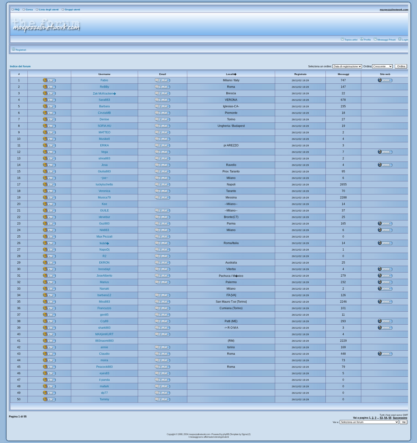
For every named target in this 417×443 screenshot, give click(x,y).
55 (390, 417)
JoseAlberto (104, 275)
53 (381, 417)
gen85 (104, 314)
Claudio (104, 353)
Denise (104, 119)
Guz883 (104, 223)
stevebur (104, 217)
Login (405, 39)
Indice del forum (20, 66)
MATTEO (104, 132)
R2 (104, 256)
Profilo (367, 39)
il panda (104, 380)
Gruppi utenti (72, 9)
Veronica (104, 191)
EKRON (104, 262)
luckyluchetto (104, 184)
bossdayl (104, 269)
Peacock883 (104, 366)
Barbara (104, 106)
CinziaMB (104, 113)
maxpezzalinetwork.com (394, 9)
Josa (104, 165)
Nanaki (104, 288)
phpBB (226, 434)
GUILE (104, 210)
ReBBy (104, 87)
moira (104, 360)
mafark (104, 386)
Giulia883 (104, 171)
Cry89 (104, 321)
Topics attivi (351, 39)
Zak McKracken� (104, 93)
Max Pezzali (104, 236)
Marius (104, 282)
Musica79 (104, 197)
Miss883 (104, 301)
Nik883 (104, 230)
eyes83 (104, 373)
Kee (104, 204)
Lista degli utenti (49, 9)
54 (385, 417)
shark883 (104, 327)
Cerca (29, 9)
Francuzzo (104, 308)
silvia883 (104, 158)
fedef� (104, 243)
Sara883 (104, 100)
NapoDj (104, 249)
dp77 (104, 393)
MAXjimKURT (104, 334)
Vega (104, 152)
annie (104, 347)
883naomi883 (104, 340)
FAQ (17, 9)
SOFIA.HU (104, 126)
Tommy (104, 399)
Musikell (104, 139)
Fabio (104, 80)
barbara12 (104, 295)
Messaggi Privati (386, 39)
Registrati (21, 49)
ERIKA (104, 145)
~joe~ (104, 178)
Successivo (400, 417)
